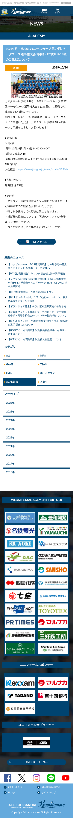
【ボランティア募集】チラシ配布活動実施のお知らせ (37, 306)
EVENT (10, 372)
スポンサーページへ (37, 762)
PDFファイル (38, 241)
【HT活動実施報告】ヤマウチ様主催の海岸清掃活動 (36, 273)
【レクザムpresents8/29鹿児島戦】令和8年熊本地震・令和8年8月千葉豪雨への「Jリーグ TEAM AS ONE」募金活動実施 (38, 282)
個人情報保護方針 (51, 787)
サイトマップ (48, 792)
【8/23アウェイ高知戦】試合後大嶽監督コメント (35, 339)
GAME (9, 364)
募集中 (44, 381)
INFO (43, 355)
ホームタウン (47, 372)
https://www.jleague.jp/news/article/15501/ (42, 169)
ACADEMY (12, 381)
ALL (8, 355)
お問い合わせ (15, 787)
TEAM (43, 364)
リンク (11, 792)
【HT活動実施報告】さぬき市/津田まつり (31, 291)
